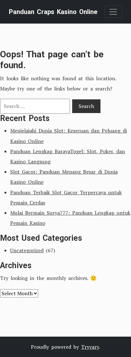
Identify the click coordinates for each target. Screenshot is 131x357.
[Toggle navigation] (113, 11)
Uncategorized (27, 250)
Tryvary (90, 346)
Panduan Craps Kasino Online (53, 12)
